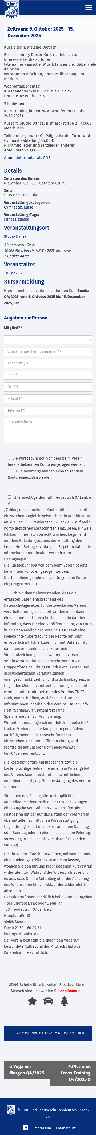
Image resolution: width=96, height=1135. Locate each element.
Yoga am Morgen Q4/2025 (26, 1070)
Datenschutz (66, 1128)
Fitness (10, 219)
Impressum (42, 1128)
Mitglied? (13, 328)
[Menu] (88, 7)
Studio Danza (15, 237)
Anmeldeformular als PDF (27, 158)
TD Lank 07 (13, 273)
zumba (23, 219)
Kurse (28, 207)
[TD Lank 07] (14, 7)
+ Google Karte (16, 256)
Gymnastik (13, 207)
